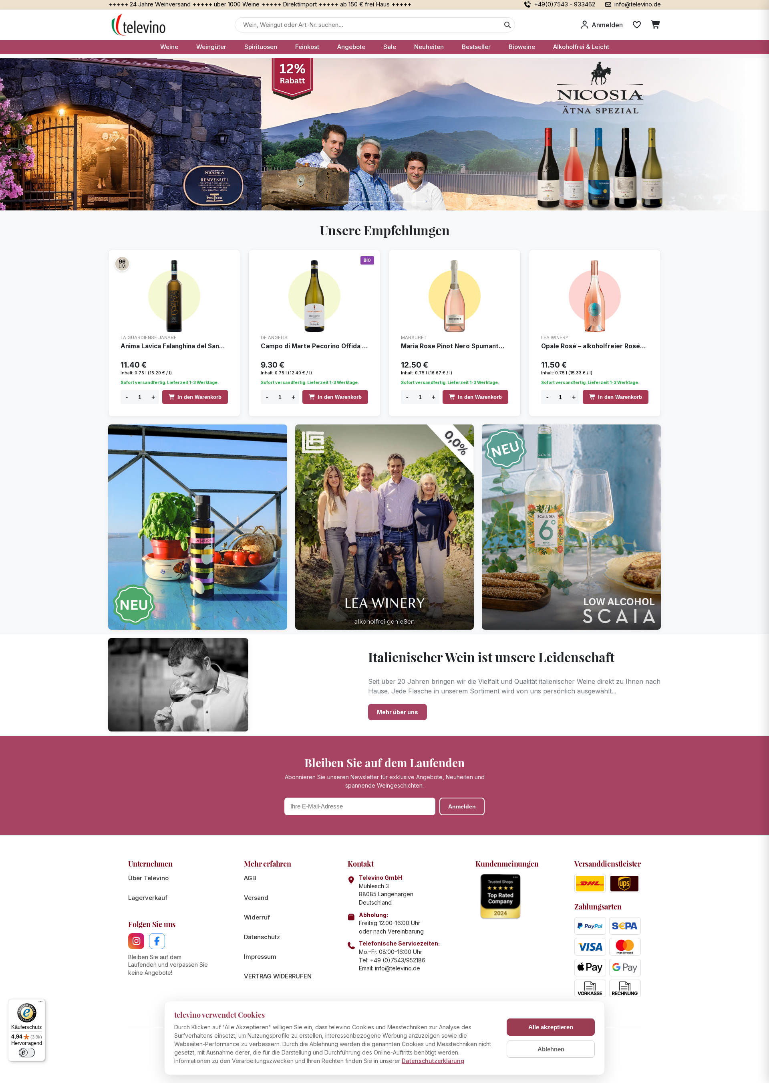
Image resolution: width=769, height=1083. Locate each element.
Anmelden (462, 806)
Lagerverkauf (147, 897)
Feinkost (307, 47)
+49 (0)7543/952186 (397, 960)
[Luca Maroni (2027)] (122, 264)
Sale (389, 47)
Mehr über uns (397, 712)
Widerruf (257, 917)
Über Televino (148, 878)
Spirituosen (260, 47)
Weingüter (211, 47)
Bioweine (522, 47)
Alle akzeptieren (550, 1027)
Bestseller (476, 47)
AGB (250, 878)
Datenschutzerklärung (433, 1060)
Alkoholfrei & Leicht (581, 47)
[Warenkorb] (656, 25)
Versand (256, 897)
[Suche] (507, 24)
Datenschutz (262, 937)
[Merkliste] (637, 25)
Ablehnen (550, 1049)
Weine (169, 47)
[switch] (27, 1052)
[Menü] (40, 1003)
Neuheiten (429, 47)
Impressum (260, 956)
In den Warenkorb (199, 397)
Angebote (351, 47)
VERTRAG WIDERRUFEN (278, 976)
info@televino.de (397, 968)
